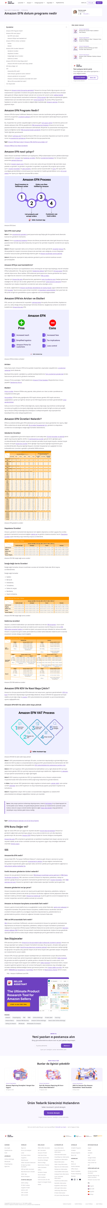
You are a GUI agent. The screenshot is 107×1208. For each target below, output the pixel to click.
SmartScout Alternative (61, 1180)
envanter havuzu (58, 249)
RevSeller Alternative (60, 1183)
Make (89, 1150)
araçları (24, 697)
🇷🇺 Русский (91, 1189)
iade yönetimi (26, 169)
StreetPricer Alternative (61, 1159)
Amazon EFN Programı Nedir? (14, 31)
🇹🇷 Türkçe (90, 1194)
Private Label (48, 1017)
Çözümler (20, 3)
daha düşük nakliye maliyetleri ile (15, 866)
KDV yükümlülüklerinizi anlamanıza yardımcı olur (50, 765)
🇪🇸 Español (91, 1191)
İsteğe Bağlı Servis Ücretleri (15, 56)
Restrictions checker (51, 970)
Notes (39, 1184)
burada (10, 290)
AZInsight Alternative (60, 1188)
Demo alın (93, 77)
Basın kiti (73, 1155)
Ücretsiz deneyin (80, 77)
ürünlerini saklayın (24, 117)
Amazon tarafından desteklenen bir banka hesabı (35, 288)
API (89, 1165)
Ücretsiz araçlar (26, 1179)
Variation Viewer (42, 1172)
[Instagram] (74, 1179)
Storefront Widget (43, 1160)
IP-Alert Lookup (25, 1185)
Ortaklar (73, 1150)
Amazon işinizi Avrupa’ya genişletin (23, 90)
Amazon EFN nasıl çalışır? (13, 33)
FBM (29, 1017)
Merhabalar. (48, 803)
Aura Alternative (59, 1148)
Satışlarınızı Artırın (16, 382)
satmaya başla (36, 302)
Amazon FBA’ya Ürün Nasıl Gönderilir (16, 146)
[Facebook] (72, 1179)
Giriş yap (90, 2)
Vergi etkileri (9, 397)
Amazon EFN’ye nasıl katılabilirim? (17, 38)
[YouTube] (80, 1179)
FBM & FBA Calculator (44, 1148)
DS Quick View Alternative (62, 1195)
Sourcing (57, 1017)
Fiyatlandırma (60, 2)
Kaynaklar (49, 3)
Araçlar (29, 3)
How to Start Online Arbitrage (56, 1020)
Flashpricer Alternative (61, 1169)
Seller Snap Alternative (61, 1164)
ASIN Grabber (42, 1177)
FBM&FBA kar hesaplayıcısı (17, 970)
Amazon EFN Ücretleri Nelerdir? (15, 48)
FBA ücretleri (45, 276)
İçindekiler (9, 27)
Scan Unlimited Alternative (59, 1177)
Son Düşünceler (10, 84)
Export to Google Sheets (44, 1182)
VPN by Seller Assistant (27, 1169)
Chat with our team (60, 1127)
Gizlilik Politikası (78, 1204)
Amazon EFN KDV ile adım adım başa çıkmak (20, 63)
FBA (6, 923)
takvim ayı (34, 534)
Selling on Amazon (11, 1023)
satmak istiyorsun (16, 160)
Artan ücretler (9, 391)
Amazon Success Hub (94, 1179)
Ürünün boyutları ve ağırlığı (55, 437)
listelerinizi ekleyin (38, 271)
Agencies (7, 1166)
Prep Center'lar (92, 1162)
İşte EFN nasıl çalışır (13, 36)
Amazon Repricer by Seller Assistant (93, 1176)
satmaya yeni (17, 136)
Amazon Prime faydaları (40, 380)
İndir (6, 1153)
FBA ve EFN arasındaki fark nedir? (17, 81)
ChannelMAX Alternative (61, 1171)
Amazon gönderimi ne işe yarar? (17, 76)
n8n (89, 1155)
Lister (22, 1153)
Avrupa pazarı (58, 271)
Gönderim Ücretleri (13, 51)
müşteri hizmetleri (14, 169)
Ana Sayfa (7, 1148)
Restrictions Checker (43, 1165)
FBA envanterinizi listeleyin (40, 125)
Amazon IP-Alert (42, 1153)
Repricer (23, 1148)
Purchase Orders (26, 1155)
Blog (72, 1161)
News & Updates (75, 1171)
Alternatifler (59, 1145)
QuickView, (29, 970)
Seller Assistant (62, 958)
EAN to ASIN (24, 1195)
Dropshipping (16, 1017)
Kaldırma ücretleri (13, 58)
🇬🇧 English (91, 1186)
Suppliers (23, 1157)
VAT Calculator (42, 1150)
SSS (7, 68)
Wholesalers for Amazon (34, 1023)
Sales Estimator (42, 1167)
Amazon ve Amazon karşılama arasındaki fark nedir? (22, 78)
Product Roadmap (76, 1174)
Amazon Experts (75, 1153)
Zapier (89, 1148)
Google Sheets (92, 1157)
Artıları (9, 43)
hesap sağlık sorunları (55, 967)
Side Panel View (42, 1155)
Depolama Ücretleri (13, 53)
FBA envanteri (51, 625)
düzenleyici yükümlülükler (47, 290)
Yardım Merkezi (75, 1166)
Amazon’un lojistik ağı (33, 896)
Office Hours (74, 1169)
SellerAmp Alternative (61, 1190)
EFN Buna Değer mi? (12, 66)
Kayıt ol (99, 2)
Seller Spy (24, 1174)
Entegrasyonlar (39, 3)
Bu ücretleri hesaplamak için (38, 425)
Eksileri (10, 46)
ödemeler (12, 786)
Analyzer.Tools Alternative (62, 1174)
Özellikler (41, 1145)
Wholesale (21, 1023)
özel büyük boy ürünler (36, 439)
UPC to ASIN (24, 1192)
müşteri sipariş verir (17, 164)
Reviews (73, 1176)
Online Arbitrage (37, 1017)
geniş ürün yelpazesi (60, 907)
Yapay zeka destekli (46, 808)
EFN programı (41, 97)
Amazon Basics (10, 1020)
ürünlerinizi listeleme (20, 240)
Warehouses (24, 1160)
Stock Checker (42, 1175)
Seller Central (91, 1160)
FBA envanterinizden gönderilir (31, 130)
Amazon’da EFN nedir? (14, 71)
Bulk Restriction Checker (28, 1171)
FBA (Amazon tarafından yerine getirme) (46, 875)
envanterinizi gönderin (19, 234)
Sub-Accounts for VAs (44, 1179)
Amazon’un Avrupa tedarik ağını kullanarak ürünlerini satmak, (41, 943)
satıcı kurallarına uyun (49, 279)
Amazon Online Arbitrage (39, 1020)
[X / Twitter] (77, 1179)
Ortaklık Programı (76, 1148)
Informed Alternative (60, 1154)
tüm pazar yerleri (47, 123)
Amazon (8, 1017)
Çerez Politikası (89, 1204)
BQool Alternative (59, 1162)
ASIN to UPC (24, 1190)
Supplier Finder (25, 1187)
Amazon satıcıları (52, 102)
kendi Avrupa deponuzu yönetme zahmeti (33, 947)
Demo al (83, 2)
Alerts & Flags (42, 1162)
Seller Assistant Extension (28, 1162)
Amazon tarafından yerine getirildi (51, 254)
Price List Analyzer (26, 1150)
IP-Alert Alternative (60, 1193)
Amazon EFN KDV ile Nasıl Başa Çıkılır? (17, 61)
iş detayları (64, 771)
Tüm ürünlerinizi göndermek (54, 374)
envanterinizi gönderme (17, 138)
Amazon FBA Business (23, 1020)
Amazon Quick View (43, 1157)
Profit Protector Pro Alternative (60, 1151)
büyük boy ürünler (21, 444)
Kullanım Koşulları (67, 1204)
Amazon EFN (26, 835)
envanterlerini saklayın (35, 861)
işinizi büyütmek (39, 100)
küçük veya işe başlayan (47, 831)
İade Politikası (99, 1204)
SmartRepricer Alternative (62, 1157)
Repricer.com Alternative (61, 1167)
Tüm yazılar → (86, 14)
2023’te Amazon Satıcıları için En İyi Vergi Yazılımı (23, 821)
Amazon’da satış (17, 279)
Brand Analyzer (25, 1176)
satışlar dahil (55, 783)
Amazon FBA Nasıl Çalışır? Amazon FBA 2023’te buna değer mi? (27, 142)
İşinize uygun (15, 844)
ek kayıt (17, 158)
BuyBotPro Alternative (61, 1185)
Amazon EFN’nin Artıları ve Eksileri (15, 41)
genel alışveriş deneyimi (53, 282)
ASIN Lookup (24, 1183)
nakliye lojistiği (58, 95)
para (54, 169)
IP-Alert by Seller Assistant (26, 1166)
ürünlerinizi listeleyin (47, 158)
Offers (39, 1170)
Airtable (90, 1153)
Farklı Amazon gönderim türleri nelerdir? (19, 73)
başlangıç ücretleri (29, 158)
